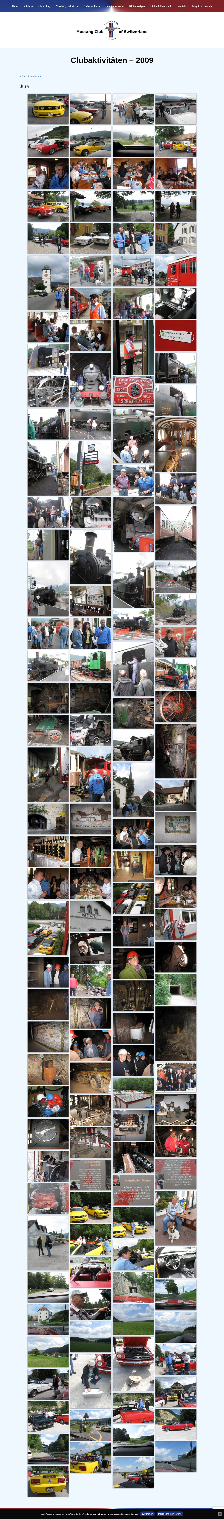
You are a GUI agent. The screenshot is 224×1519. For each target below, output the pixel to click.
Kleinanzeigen (137, 6)
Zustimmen (147, 1513)
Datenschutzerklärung (170, 1513)
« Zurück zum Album (31, 76)
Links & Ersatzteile (161, 6)
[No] (220, 1514)
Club (27, 6)
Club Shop (44, 6)
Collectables (90, 6)
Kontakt (182, 6)
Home (15, 6)
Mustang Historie (65, 6)
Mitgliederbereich (202, 6)
